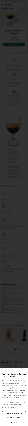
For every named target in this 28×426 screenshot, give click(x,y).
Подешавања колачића (14, 413)
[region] (14, 397)
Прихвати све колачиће (14, 418)
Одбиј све (14, 422)
